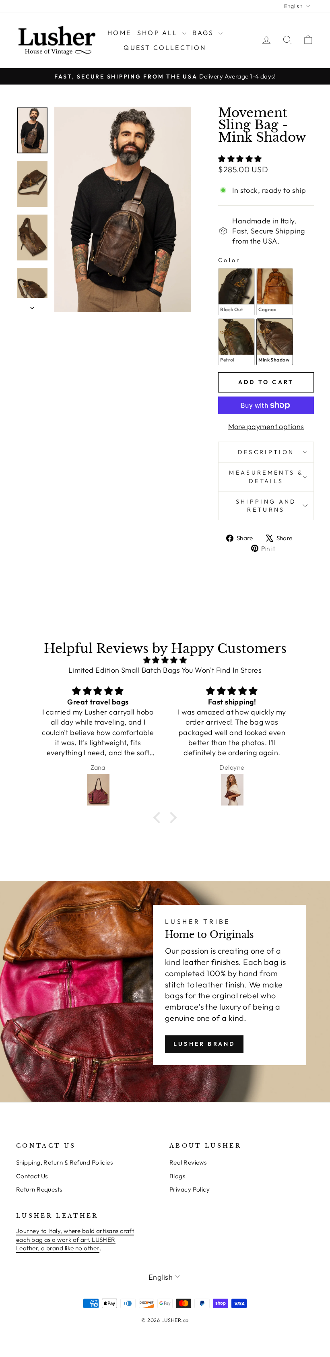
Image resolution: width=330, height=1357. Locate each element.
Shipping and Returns (266, 505)
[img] (165, 660)
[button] (159, 817)
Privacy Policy (189, 1189)
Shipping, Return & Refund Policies (64, 1162)
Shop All (158, 33)
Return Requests (39, 1189)
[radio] (236, 291)
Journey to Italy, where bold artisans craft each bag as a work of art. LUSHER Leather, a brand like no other (75, 1239)
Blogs (177, 1176)
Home (119, 33)
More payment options (266, 426)
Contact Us (32, 1176)
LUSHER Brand (204, 1043)
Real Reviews (187, 1162)
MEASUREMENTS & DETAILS (266, 476)
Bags (204, 33)
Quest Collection (165, 47)
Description (266, 452)
